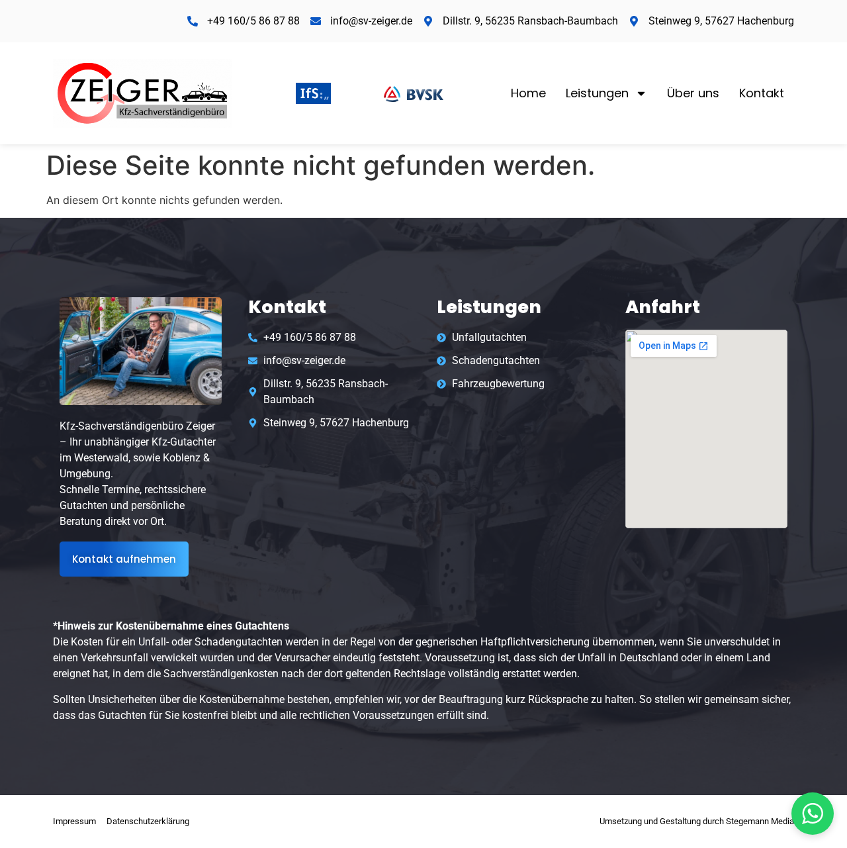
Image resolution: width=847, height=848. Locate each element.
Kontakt (761, 93)
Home (528, 93)
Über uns (693, 93)
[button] (812, 813)
